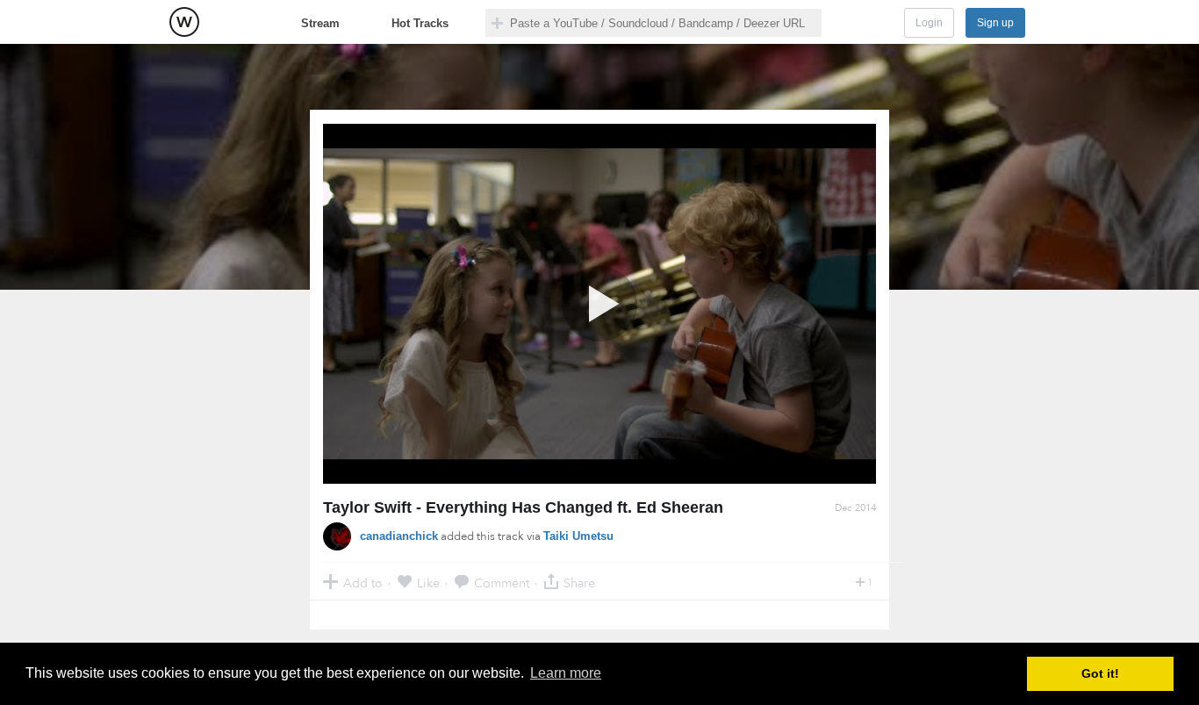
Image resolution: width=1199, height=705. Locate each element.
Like (428, 582)
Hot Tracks (420, 23)
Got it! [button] (1100, 673)
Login (929, 23)
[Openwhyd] (184, 22)
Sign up (995, 23)
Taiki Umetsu (578, 536)
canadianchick (399, 536)
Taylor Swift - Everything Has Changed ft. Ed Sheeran (523, 507)
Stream (320, 23)
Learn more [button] (565, 672)
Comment (501, 582)
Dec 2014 (855, 507)
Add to (363, 582)
